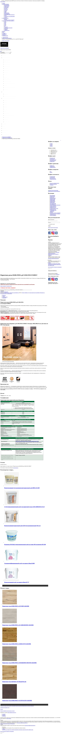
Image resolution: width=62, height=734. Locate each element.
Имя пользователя (51, 219)
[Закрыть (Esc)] (0, 732)
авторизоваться (15, 467)
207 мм (51, 146)
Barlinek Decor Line (53, 206)
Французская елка (53, 179)
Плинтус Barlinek (53, 205)
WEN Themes (9, 718)
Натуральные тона (3, 293)
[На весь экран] (2, 732)
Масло (51, 172)
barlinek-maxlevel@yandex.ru (7, 38)
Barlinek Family (6, 292)
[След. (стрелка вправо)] (1, 733)
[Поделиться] (1, 732)
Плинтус (5, 17)
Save (1, 731)
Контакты (4, 34)
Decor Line (6, 9)
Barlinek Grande (52, 198)
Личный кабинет (5, 35)
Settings (49, 254)
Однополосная (9, 293)
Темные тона (52, 161)
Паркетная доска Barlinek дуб (7, 137)
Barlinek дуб (27, 292)
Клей (5, 23)
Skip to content (2, 1)
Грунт (5, 21)
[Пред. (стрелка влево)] (0, 733)
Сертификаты (4, 33)
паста (5, 24)
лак (5, 111)
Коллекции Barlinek (5, 4)
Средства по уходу (5, 18)
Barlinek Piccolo (52, 201)
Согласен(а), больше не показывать (9, 723)
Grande (5, 11)
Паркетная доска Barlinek (6, 136)
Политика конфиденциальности (53, 253)
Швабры (6, 94)
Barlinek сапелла (52, 167)
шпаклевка (6, 28)
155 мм (51, 144)
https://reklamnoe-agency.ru (12, 712)
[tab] (25, 295)
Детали (3, 296)
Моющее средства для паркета (10, 96)
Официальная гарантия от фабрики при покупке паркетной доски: (17, 284)
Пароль (49, 222)
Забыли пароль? (50, 227)
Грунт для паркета (53, 215)
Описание (4, 295)
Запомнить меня (52, 224)
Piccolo (5, 15)
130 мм (51, 143)
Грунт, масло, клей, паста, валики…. (8, 20)
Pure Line (5, 8)
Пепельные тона (53, 160)
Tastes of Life (6, 6)
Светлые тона (52, 158)
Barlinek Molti (52, 202)
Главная (3, 3)
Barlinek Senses (7, 62)
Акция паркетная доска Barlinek (34, 292)
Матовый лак (42, 292)
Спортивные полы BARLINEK (9, 16)
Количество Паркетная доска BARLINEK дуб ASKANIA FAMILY (11, 289)
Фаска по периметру (53, 184)
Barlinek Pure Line (53, 209)
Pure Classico (6, 7)
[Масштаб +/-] (3, 732)
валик (5, 25)
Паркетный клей (53, 214)
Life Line (5, 10)
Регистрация (56, 227)
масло (5, 22)
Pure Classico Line (53, 203)
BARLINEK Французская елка (9, 14)
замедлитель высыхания (8, 27)
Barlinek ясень (52, 166)
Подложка (6, 113)
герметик (5, 29)
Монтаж (3, 31)
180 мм (23, 292)
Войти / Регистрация (5, 40)
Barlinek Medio (7, 79)
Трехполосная (52, 177)
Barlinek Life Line (53, 207)
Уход (3, 32)
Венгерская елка (7, 13)
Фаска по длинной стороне (54, 183)
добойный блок (6, 30)
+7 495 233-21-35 (5, 37)
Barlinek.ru (57, 274)
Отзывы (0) (4, 297)
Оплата (1, 709)
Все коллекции (7, 59)
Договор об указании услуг (4, 707)
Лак (50, 171)
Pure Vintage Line (53, 204)
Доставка (4, 128)
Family (6, 77)
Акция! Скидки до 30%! (54, 208)
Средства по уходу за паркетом (55, 212)
